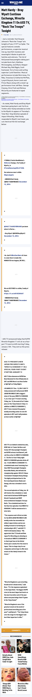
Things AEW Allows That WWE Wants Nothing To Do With (7, 688)
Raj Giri (6, 35)
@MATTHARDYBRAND (13, 226)
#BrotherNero (16, 255)
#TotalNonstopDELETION (14, 168)
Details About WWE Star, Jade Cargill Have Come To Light (7, 658)
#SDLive (7, 163)
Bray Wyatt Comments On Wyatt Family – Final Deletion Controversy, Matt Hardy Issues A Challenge (15, 100)
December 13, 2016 (11, 236)
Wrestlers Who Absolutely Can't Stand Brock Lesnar (23, 687)
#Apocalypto (9, 175)
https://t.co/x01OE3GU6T (14, 293)
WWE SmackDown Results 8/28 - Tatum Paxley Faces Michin (22, 659)
